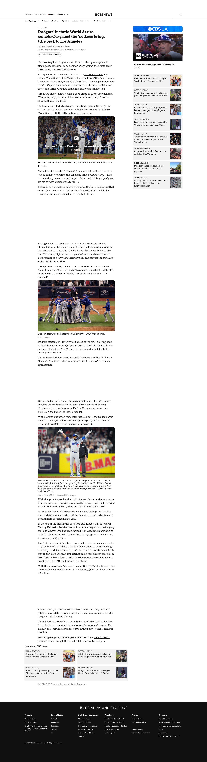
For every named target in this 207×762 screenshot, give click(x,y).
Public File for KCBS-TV (115, 719)
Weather (54, 21)
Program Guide (84, 722)
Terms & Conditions (86, 733)
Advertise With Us (85, 729)
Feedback (163, 733)
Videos (75, 21)
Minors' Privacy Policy (141, 733)
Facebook (55, 722)
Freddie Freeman (93, 74)
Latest (28, 15)
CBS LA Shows (98, 21)
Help (161, 729)
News (44, 21)
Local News (39, 15)
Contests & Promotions (87, 726)
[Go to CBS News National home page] (103, 14)
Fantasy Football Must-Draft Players (35, 730)
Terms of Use (137, 729)
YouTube (54, 719)
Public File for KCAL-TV (115, 722)
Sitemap (81, 736)
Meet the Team (84, 719)
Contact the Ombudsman (169, 736)
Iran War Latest (30, 722)
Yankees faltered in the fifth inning (92, 401)
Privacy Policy (137, 719)
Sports (65, 21)
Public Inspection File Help (116, 726)
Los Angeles (30, 21)
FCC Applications (112, 729)
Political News (30, 719)
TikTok (54, 729)
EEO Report (110, 733)
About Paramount (166, 719)
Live (51, 14)
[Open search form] (180, 14)
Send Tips (85, 21)
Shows (61, 15)
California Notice (139, 722)
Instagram (55, 726)
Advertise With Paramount (169, 722)
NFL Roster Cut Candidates (35, 726)
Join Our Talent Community (170, 726)
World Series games (99, 106)
